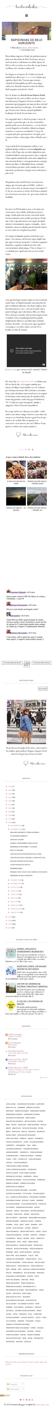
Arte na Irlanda (30, 1121)
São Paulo (10, 1310)
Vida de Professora (13, 1338)
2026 (10, 786)
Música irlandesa (36, 1248)
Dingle (35, 1176)
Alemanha (21, 1107)
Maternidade (11, 1242)
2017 (10, 819)
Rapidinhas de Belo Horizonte (21, 875)
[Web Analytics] (5, 1395)
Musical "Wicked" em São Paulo (21, 861)
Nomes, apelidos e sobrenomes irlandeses (30, 950)
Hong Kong (18, 1214)
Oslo (40, 1259)
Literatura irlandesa (14, 1235)
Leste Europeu (18, 1228)
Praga (32, 1279)
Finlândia (39, 1200)
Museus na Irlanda (21, 1248)
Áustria (40, 1121)
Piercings (40, 1273)
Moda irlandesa (12, 1245)
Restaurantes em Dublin (15, 1300)
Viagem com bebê (33, 1335)
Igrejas (26, 1214)
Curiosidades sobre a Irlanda (17, 1166)
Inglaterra (23, 1218)
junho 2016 (15, 894)
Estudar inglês (38, 1193)
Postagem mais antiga (41, 663)
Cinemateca (24, 1152)
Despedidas (32, 1169)
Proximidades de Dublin (15, 1290)
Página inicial (27, 664)
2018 (10, 815)
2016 (10, 822)
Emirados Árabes (12, 1183)
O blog (30, 1255)
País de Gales (40, 1262)
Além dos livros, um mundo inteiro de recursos (31, 967)
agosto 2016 (15, 887)
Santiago (38, 1307)
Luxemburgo (11, 1238)
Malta (33, 1238)
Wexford (19, 1341)
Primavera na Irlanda (14, 1286)
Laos (40, 1224)
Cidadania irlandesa (30, 1149)
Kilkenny (34, 1224)
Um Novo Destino (16, 1051)
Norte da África (26, 1252)
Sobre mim (38, 1314)
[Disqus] (26, 552)
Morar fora (38, 1245)
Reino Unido (26, 1293)
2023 (10, 797)
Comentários (14, 1389)
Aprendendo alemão (37, 1111)
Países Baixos (11, 1266)
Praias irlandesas (28, 1283)
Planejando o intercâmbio (16, 1276)
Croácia (9, 1162)
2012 (10, 928)
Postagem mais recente (12, 663)
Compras (38, 1156)
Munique (9, 1248)
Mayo (19, 1242)
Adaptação (40, 1104)
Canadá (30, 1138)
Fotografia (10, 1207)
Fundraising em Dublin (24, 1207)
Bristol (24, 1131)
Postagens (13, 1384)
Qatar (41, 1290)
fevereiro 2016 (16, 909)
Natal (16, 1252)
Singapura (23, 1314)
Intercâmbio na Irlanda (37, 1218)
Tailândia (21, 1321)
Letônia (27, 1228)
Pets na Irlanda (29, 1273)
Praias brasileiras (13, 1283)
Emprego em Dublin (27, 1183)
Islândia (38, 1221)
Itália (16, 1224)
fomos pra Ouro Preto (25, 381)
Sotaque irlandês (13, 1317)
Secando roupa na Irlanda (25, 1310)
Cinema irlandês (12, 1152)
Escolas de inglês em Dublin (16, 1190)
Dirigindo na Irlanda (13, 1180)
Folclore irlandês (13, 1204)
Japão (21, 1224)
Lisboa (38, 1231)
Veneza (38, 1331)
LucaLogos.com (42, 1404)
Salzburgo (29, 1307)
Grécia (16, 1211)
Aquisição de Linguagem (15, 1118)
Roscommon (18, 1307)
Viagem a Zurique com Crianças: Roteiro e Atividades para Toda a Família (24, 1070)
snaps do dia (11, 369)
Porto (37, 1276)
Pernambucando (16, 868)
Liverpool (33, 1235)
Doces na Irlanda (29, 1180)
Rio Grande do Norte (26, 1304)
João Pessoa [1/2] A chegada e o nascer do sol (27, 857)
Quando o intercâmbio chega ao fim (23, 843)
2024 (10, 794)
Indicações (35, 1214)
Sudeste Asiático (27, 1317)
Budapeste (41, 1131)
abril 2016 (14, 901)
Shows (8, 1314)
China (34, 1145)
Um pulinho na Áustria (16, 1061)
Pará (7, 1269)
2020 (10, 808)
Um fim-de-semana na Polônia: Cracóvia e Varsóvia (32, 985)
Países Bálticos (23, 1266)
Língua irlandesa (12, 1231)
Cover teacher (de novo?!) (20, 865)
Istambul (9, 1224)
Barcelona (22, 1125)
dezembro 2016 (16, 825)
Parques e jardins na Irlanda (34, 1269)
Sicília (15, 1314)
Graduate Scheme (17, 839)
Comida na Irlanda (26, 1156)
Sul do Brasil (11, 1321)
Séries (38, 1310)
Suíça (44, 1317)
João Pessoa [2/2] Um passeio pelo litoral (26, 854)
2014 (10, 920)
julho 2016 (15, 891)
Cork (14, 1159)
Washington (38, 1338)
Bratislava (16, 1131)
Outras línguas (27, 1262)
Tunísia (33, 1328)
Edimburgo (41, 1180)
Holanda (9, 1214)
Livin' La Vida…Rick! (17, 1059)
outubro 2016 (16, 880)
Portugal (24, 1279)
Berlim (8, 1128)
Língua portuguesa (27, 1231)
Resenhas (26, 1297)
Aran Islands (30, 1118)
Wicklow (27, 1341)
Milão (25, 1242)
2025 (10, 790)
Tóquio (38, 1321)
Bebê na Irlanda (33, 1125)
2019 (10, 812)
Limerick (35, 1228)
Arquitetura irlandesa (14, 1121)
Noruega (36, 1252)
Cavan (25, 1142)
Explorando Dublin (13, 1200)
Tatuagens (30, 1321)
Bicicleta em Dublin (29, 1128)
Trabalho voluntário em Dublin (17, 1324)
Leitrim (8, 1228)
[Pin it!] (32, 450)
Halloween (25, 1211)
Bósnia (40, 1128)
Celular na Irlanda (36, 1142)
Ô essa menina (14, 1043)
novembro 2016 (17, 829)
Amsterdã (9, 1111)
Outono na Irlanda (13, 1262)
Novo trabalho (21, 1255)
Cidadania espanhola (14, 1149)
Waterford (10, 1341)
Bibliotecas (16, 1128)
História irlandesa (37, 1211)
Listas (44, 1231)
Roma (37, 1304)
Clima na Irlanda (36, 1152)
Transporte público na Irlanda (17, 1328)
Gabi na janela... (15, 1034)
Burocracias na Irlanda (26, 1135)
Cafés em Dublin (12, 1138)
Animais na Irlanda (22, 1111)
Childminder (20, 1145)
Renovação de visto (13, 1297)
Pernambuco (18, 1273)
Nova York (10, 1255)
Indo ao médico (12, 1218)
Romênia (9, 1307)
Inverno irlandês (12, 1221)
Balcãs (14, 1125)
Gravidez (9, 1211)
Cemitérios (10, 1145)
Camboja (23, 1138)
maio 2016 (14, 898)
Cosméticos (22, 1159)
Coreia (8, 1159)
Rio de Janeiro (11, 1304)
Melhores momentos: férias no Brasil (24, 832)
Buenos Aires (11, 1135)
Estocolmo (27, 1193)
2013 (10, 924)
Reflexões (17, 1293)
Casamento (39, 1138)
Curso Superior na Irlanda (16, 1169)
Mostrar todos (43, 1078)
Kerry (27, 1224)
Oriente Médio (31, 1259)
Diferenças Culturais (14, 1176)
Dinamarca (28, 1176)
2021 (10, 804)
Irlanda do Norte (26, 1221)
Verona (23, 1335)
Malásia (26, 1238)
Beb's (44, 248)
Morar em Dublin (25, 1245)
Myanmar (9, 1252)
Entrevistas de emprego (15, 1187)
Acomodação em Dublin (26, 1104)
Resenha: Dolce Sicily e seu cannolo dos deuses (28, 872)
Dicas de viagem (12, 1173)
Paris (20, 1269)
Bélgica (43, 1125)
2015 (10, 917)
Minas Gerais (33, 48)
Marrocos (40, 1238)
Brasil (24, 48)
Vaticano (30, 1331)
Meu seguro (12, 1045)
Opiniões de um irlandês (15, 1259)
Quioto (8, 1293)
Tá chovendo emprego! (18, 836)
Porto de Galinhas (13, 1279)
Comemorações (12, 1156)
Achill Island (11, 1104)
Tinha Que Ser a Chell (17, 1067)
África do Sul (11, 1107)
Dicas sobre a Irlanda (27, 1173)
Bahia (8, 1125)
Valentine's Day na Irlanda (16, 1331)
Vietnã (30, 1338)
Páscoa (9, 1273)
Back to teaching (16, 850)
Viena (24, 1338)
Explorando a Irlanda (37, 1197)
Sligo (30, 1314)
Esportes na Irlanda (13, 1193)
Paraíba (13, 1269)
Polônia (30, 1276)
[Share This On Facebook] (25, 450)
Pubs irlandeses (31, 1290)
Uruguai (40, 1328)
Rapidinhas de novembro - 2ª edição (23, 847)
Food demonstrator (29, 1204)
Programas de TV (29, 1286)
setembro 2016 (16, 884)
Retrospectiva (31, 1300)
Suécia (38, 1317)
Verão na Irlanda (12, 1335)
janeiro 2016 (15, 912)
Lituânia (26, 1235)
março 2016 (15, 905)
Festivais (25, 1200)
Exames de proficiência (19, 1197)
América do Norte (33, 1107)
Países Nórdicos (37, 1266)
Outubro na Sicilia (14, 1036)
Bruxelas (31, 1131)
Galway (37, 1207)
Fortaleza (42, 1204)
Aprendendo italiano (32, 1114)
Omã (36, 1255)
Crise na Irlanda (35, 1159)
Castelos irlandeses (14, 1142)
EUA (7, 1197)
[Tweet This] (29, 450)
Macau (19, 1238)
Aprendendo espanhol (14, 1114)
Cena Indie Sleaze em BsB (18, 1053)
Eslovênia (32, 1190)
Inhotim (28, 77)
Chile (28, 1145)
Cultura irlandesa (20, 1162)
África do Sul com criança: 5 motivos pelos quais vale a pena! (26, 1363)
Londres (42, 1235)
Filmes (32, 1200)
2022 (10, 801)
